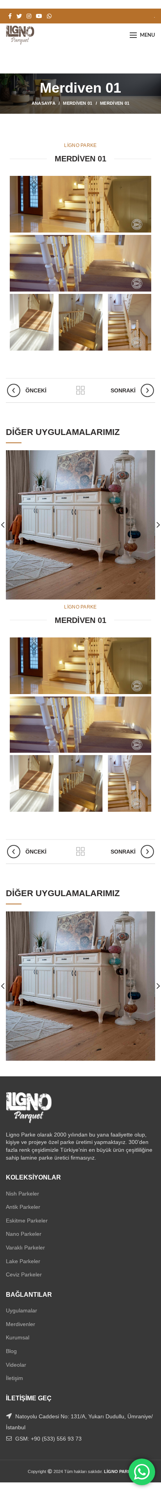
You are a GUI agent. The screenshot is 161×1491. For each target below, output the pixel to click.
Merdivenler (20, 1324)
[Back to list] (80, 390)
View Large (149, 456)
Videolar (16, 1365)
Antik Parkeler (23, 1207)
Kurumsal (17, 1337)
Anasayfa (43, 103)
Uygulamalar (21, 1310)
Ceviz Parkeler (24, 1274)
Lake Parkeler (23, 1261)
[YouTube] (39, 16)
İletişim (14, 1378)
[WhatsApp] (49, 16)
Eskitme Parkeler (27, 1220)
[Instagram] (29, 16)
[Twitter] (19, 16)
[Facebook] (10, 16)
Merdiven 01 (77, 103)
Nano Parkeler (23, 1234)
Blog (11, 1351)
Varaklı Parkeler (25, 1247)
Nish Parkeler (22, 1193)
